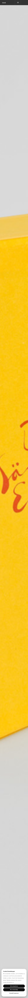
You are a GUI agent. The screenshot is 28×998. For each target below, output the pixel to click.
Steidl (4, 2)
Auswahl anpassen (14, 993)
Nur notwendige (14, 989)
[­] (23, 2)
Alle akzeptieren (14, 986)
